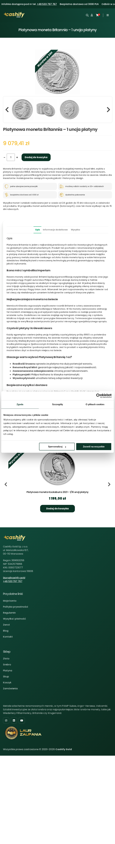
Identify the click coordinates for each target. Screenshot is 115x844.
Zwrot (6, 624)
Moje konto (9, 600)
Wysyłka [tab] (75, 229)
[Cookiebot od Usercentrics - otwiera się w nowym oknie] (98, 395)
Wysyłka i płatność (14, 618)
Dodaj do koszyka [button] (57, 508)
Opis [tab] (37, 229)
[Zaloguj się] (92, 15)
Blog (5, 630)
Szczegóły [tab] (57, 404)
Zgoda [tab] (20, 404)
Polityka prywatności (15, 606)
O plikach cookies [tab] (95, 404)
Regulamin (9, 612)
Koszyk (7, 682)
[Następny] (108, 109)
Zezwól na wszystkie (94, 446)
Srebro (7, 664)
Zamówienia (10, 688)
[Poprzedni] (7, 109)
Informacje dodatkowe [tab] (55, 229)
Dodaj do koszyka (36, 157)
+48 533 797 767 (47, 4)
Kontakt (8, 636)
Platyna (7, 670)
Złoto (6, 658)
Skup (6, 676)
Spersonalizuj (55, 446)
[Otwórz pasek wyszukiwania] (87, 15)
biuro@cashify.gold (14, 577)
